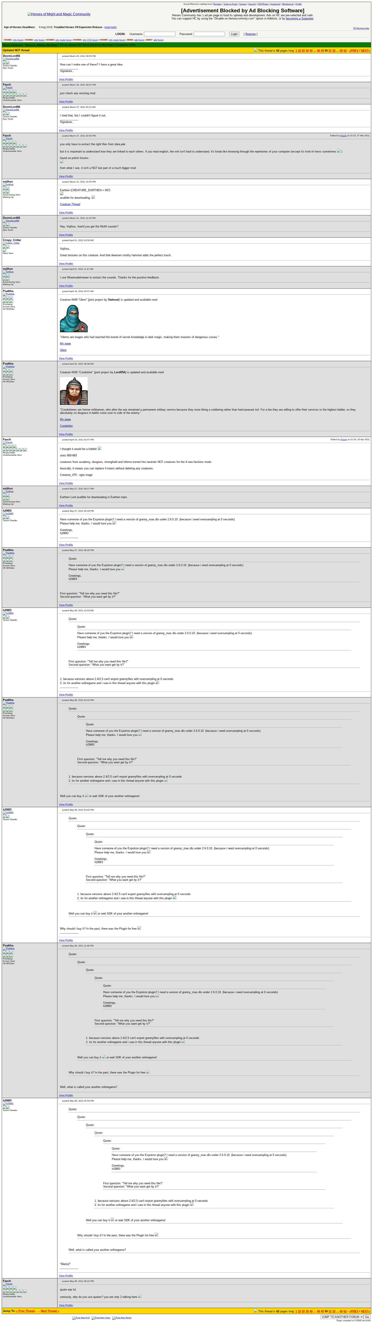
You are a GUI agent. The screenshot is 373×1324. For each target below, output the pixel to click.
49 (322, 50)
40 (311, 50)
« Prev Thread (25, 1311)
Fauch (343, 135)
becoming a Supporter (299, 18)
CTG (89, 40)
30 (307, 50)
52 (333, 50)
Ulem (63, 350)
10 (299, 50)
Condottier (66, 425)
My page (65, 343)
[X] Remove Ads (361, 28)
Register (250, 34)
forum (20, 40)
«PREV (354, 50)
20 (303, 50)
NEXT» (365, 50)
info (15, 40)
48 (318, 50)
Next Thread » (50, 1311)
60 (341, 50)
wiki (136, 40)
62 (345, 50)
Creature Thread (70, 204)
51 (330, 50)
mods (62, 40)
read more (110, 27)
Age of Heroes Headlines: (19, 27)
